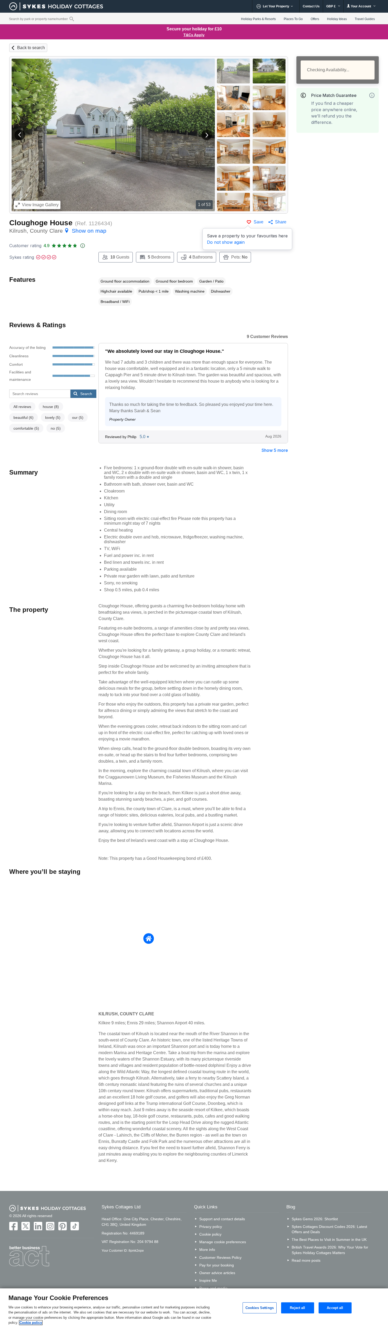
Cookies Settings (259, 1308)
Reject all (297, 1308)
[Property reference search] (71, 19)
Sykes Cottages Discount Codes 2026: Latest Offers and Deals (329, 1229)
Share (280, 222)
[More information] (372, 95)
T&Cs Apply (194, 35)
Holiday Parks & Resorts (258, 19)
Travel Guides (365, 19)
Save (258, 222)
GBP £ (331, 6)
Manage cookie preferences (222, 1242)
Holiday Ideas (337, 19)
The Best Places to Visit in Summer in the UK (329, 1239)
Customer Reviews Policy (220, 1257)
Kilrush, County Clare (57, 231)
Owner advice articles (217, 1273)
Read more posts (306, 1260)
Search (86, 394)
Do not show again (226, 242)
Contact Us (311, 6)
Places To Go (293, 19)
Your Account (361, 6)
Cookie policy (210, 1234)
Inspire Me (208, 1280)
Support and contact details (222, 1219)
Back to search (31, 47)
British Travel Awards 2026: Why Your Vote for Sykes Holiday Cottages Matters (330, 1250)
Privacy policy (210, 1226)
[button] (20, 135)
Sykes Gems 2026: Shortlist (315, 1219)
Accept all (335, 1308)
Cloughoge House (41, 223)
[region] (194, 1308)
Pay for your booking (216, 1265)
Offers (315, 19)
